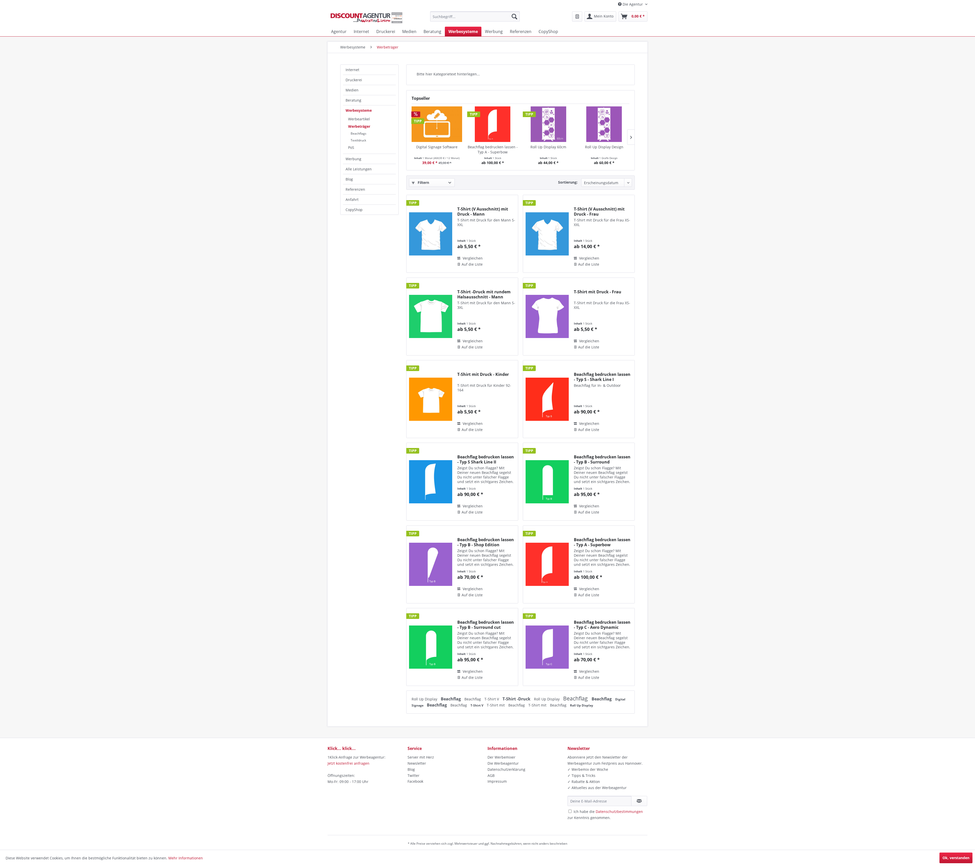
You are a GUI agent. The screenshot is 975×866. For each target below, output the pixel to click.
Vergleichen (472, 258)
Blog (349, 179)
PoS (351, 147)
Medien (352, 90)
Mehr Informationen (185, 858)
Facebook (415, 781)
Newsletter (417, 763)
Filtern (423, 182)
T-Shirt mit (496, 705)
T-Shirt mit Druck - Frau (597, 292)
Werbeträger (359, 126)
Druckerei (354, 79)
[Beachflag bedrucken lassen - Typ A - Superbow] (492, 124)
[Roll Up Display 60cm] (548, 124)
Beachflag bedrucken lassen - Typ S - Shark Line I (602, 377)
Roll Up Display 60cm (548, 147)
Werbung (353, 158)
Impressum (497, 781)
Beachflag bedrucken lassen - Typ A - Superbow (493, 149)
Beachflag (451, 699)
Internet (352, 69)
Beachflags (358, 133)
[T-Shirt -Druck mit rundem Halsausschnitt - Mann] (430, 316)
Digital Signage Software (437, 147)
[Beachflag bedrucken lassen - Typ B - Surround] (547, 481)
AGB (491, 775)
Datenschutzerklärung (506, 769)
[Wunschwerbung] (577, 16)
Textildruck (358, 140)
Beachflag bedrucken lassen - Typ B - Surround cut (485, 625)
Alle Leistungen (359, 169)
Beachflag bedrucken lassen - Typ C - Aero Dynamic (602, 625)
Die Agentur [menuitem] (633, 4)
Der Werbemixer (501, 757)
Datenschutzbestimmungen (619, 811)
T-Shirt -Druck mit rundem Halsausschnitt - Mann (484, 294)
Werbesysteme (359, 110)
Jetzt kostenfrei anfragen (348, 763)
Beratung (353, 100)
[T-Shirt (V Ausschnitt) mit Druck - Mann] (430, 233)
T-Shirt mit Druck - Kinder (483, 374)
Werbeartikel (359, 119)
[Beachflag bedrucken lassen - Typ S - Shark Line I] (547, 399)
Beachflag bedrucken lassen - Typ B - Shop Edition (485, 542)
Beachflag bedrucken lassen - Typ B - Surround (602, 459)
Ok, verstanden (955, 857)
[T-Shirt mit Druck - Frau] (547, 316)
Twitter (413, 775)
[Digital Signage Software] (437, 124)
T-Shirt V (492, 699)
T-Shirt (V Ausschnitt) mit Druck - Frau (599, 211)
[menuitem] (475, 16)
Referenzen (355, 189)
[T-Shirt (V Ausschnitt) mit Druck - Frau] (547, 233)
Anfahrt (352, 199)
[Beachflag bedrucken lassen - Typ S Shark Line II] (430, 481)
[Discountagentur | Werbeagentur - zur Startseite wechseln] (366, 17)
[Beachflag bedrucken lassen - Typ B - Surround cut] (430, 647)
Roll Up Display (425, 699)
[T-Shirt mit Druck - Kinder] (430, 399)
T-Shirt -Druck (516, 699)
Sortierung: (568, 182)
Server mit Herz (421, 757)
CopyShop (354, 209)
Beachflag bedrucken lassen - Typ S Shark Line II (485, 459)
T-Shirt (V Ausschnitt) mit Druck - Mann (482, 211)
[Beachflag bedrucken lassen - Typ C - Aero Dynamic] (547, 647)
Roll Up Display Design (604, 147)
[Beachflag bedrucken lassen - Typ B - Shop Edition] (430, 564)
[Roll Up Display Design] (604, 124)
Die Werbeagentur (503, 763)
